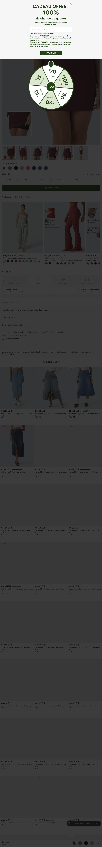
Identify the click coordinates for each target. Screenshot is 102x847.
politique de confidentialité (39, 46)
